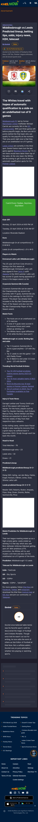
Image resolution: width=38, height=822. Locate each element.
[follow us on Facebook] (11, 792)
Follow (15, 44)
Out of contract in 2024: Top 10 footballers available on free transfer (19, 391)
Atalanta (6, 274)
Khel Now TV (32, 772)
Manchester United (10, 124)
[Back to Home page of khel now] (10, 3)
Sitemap (30, 768)
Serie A (21, 271)
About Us (4, 768)
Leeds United (8, 146)
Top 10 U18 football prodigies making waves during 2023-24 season (19, 373)
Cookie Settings (18, 780)
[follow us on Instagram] (15, 792)
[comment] (15, 91)
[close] (35, 805)
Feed (29, 764)
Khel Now (27, 587)
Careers (15, 764)
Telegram (6, 597)
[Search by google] (25, 3)
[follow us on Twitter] (19, 792)
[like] (8, 91)
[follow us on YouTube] (23, 792)
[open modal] (34, 753)
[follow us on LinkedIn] (27, 792)
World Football (8, 25)
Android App (27, 592)
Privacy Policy (17, 772)
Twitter (14, 590)
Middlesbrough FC (10, 121)
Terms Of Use (6, 776)
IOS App (6, 595)
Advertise (16, 768)
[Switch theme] (30, 3)
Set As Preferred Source (14, 49)
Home (3, 764)
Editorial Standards (19, 776)
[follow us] (22, 91)
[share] (29, 91)
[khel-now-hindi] (35, 3)
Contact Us (5, 772)
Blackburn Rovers (21, 151)
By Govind (6, 44)
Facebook (6, 590)
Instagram (25, 590)
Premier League (9, 164)
